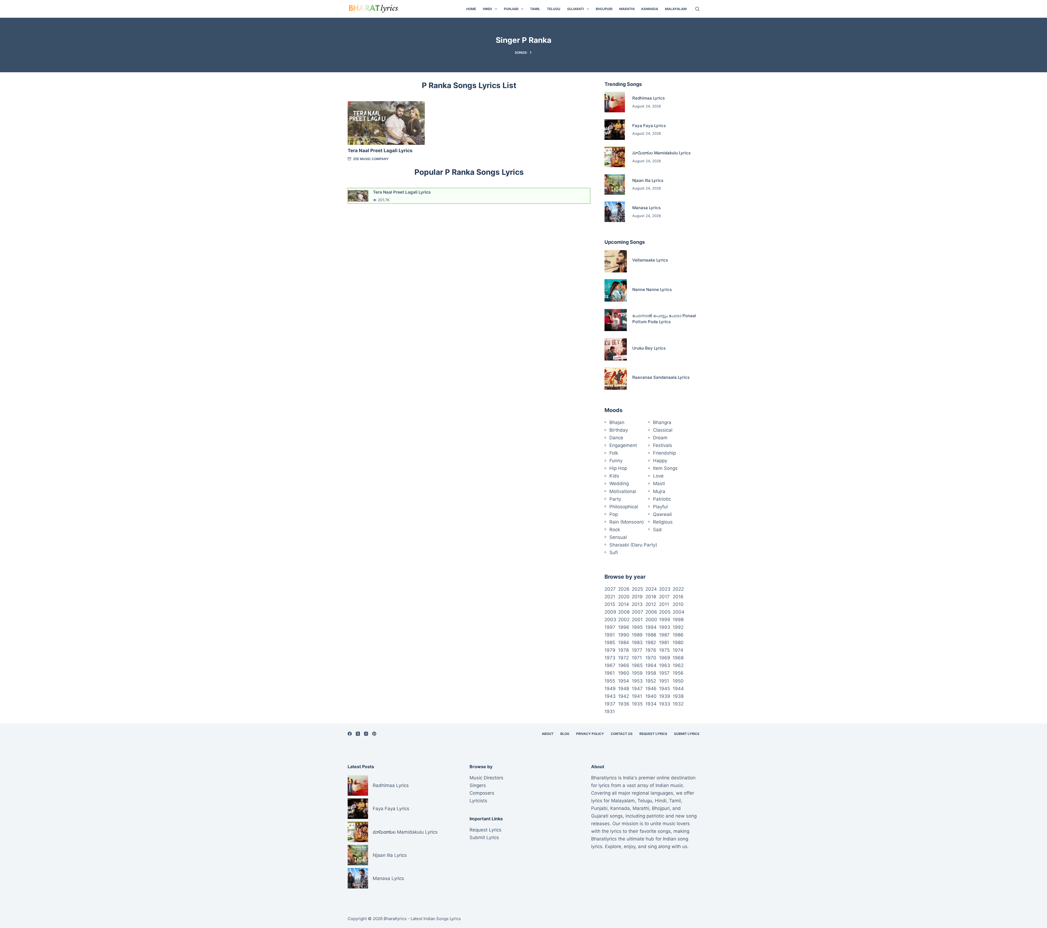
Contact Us (622, 734)
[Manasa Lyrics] (614, 212)
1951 (664, 681)
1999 (664, 619)
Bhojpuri (604, 9)
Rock (614, 529)
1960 (623, 673)
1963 (664, 665)
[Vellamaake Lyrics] (615, 261)
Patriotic (662, 499)
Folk (613, 453)
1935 (637, 704)
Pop (613, 514)
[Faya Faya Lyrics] (614, 129)
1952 (650, 681)
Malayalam (676, 9)
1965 (637, 665)
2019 (637, 596)
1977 (637, 650)
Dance (616, 437)
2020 (624, 596)
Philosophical (623, 506)
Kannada (649, 9)
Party (615, 499)
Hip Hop (618, 468)
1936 (623, 704)
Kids (614, 476)
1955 (609, 681)
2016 (678, 596)
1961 (609, 673)
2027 (610, 589)
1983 (637, 642)
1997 (609, 627)
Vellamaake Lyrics (650, 260)
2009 (610, 612)
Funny (615, 460)
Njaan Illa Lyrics (647, 180)
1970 (650, 657)
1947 (637, 688)
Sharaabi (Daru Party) (633, 545)
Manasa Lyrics (646, 207)
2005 (664, 612)
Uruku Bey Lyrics (649, 348)
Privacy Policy (590, 734)
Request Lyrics (653, 734)
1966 (623, 665)
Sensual (618, 537)
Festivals (662, 445)
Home (471, 9)
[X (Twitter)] (358, 734)
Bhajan (616, 422)
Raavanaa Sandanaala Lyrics (661, 377)
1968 (678, 657)
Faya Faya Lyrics (649, 125)
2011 (664, 604)
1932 (678, 704)
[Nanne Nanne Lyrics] (615, 290)
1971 (637, 657)
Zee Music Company (371, 159)
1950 (678, 681)
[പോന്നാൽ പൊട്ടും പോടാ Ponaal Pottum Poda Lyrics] (615, 320)
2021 (609, 596)
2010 (678, 604)
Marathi (626, 9)
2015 (609, 604)
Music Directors (486, 777)
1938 (678, 696)
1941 (637, 696)
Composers (482, 793)
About (547, 734)
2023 (664, 589)
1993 (664, 627)
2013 (637, 604)
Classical (662, 430)
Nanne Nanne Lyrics (652, 289)
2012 (650, 604)
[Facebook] (350, 734)
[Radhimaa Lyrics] (614, 102)
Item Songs (665, 468)
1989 (637, 635)
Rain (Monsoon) (626, 522)
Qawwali (662, 514)
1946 (651, 688)
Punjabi (511, 9)
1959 (637, 673)
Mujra (659, 491)
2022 (678, 589)
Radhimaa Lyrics (648, 98)
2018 (650, 596)
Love (658, 476)
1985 (609, 642)
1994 (651, 627)
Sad (657, 529)
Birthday (618, 430)
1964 (651, 665)
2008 (624, 612)
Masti (659, 483)
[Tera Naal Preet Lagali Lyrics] (386, 123)
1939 (664, 696)
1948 (623, 688)
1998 (678, 619)
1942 (623, 696)
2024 (651, 589)
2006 (651, 612)
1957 (664, 673)
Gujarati (575, 9)
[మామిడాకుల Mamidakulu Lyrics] (614, 157)
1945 (664, 688)
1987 (664, 635)
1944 (678, 688)
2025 (637, 589)
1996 (623, 627)
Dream (660, 437)
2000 (651, 619)
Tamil (535, 9)
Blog (564, 734)
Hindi (487, 9)
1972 (623, 657)
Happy (660, 460)
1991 (609, 635)
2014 (623, 604)
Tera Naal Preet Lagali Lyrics (380, 150)
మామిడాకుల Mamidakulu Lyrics (661, 152)
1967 (609, 665)
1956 (678, 673)
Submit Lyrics (686, 734)
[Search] (697, 9)
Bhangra (662, 422)
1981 (664, 642)
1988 (650, 635)
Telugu (553, 9)
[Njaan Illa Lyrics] (614, 184)
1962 (678, 665)
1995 (637, 627)
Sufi (613, 552)
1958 (650, 673)
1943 (610, 696)
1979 (609, 650)
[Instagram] (366, 734)
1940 (651, 696)
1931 (609, 711)
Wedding (619, 483)
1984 (623, 642)
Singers (478, 785)
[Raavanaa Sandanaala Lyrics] (615, 378)
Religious (663, 522)
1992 (678, 627)
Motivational (622, 491)
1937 (609, 704)
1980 (678, 642)
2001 (637, 619)
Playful (660, 506)
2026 (624, 589)
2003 (610, 619)
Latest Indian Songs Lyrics (436, 918)
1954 (623, 681)
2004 (678, 612)
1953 (637, 681)
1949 (610, 688)
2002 (624, 619)
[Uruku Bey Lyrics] (615, 349)
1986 (678, 635)
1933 (664, 704)
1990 (623, 635)
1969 (664, 657)
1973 (609, 657)
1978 (623, 650)
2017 (664, 596)
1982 (650, 642)
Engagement (623, 445)
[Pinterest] (374, 734)
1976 (650, 650)
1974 (678, 650)
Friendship (664, 453)
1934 (651, 704)
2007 (637, 612)
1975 (664, 650)
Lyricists (478, 800)
